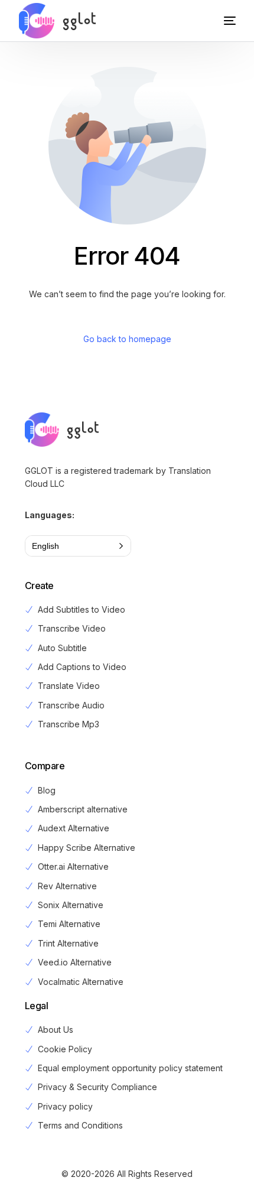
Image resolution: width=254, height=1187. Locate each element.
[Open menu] (218, 20)
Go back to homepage (127, 339)
